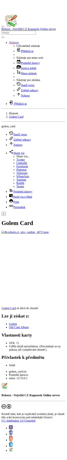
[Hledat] (2, 37)
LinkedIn (21, 163)
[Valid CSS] (11, 446)
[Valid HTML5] (11, 439)
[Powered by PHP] (11, 434)
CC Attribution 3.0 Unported (18, 420)
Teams (20, 186)
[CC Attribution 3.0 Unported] (6, 407)
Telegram (21, 173)
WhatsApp (22, 176)
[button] (14, 42)
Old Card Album (19, 327)
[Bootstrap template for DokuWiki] (11, 428)
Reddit (20, 183)
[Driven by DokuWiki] (11, 450)
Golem (13, 323)
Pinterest (21, 169)
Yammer (21, 179)
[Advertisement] (33, 270)
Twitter (20, 159)
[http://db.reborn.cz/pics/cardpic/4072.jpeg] (25, 232)
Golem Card (16, 116)
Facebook (22, 166)
